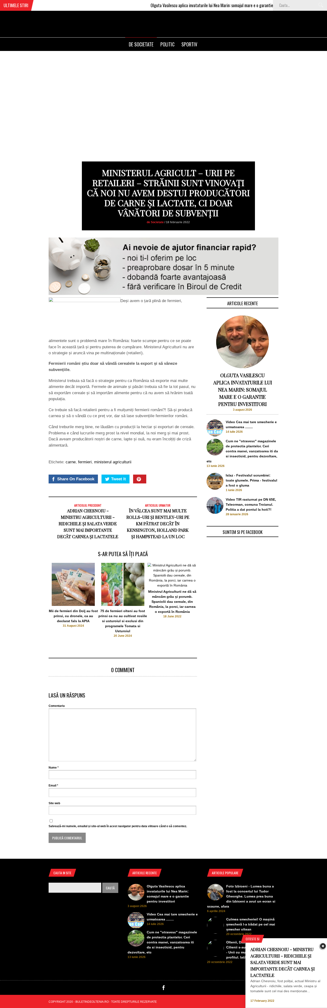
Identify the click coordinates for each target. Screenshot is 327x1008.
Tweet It (118, 479)
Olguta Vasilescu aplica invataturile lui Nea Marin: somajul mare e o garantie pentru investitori (210, 5)
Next (206, 601)
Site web (54, 803)
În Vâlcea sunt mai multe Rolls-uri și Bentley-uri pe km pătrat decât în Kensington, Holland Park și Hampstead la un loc (157, 523)
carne (71, 462)
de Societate (141, 44)
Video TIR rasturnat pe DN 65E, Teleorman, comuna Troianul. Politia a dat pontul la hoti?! (251, 504)
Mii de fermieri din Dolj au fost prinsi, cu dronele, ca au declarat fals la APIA (73, 616)
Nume (54, 767)
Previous (39, 601)
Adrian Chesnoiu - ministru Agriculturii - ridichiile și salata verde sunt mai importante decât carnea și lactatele (87, 523)
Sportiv (189, 44)
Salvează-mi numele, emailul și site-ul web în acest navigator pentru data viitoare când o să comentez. (118, 826)
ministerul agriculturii (112, 462)
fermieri (85, 462)
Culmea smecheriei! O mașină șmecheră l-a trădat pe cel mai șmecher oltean (250, 924)
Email (53, 785)
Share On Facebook (75, 479)
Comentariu (57, 706)
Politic (167, 44)
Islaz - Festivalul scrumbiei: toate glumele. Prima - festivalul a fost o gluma (251, 480)
